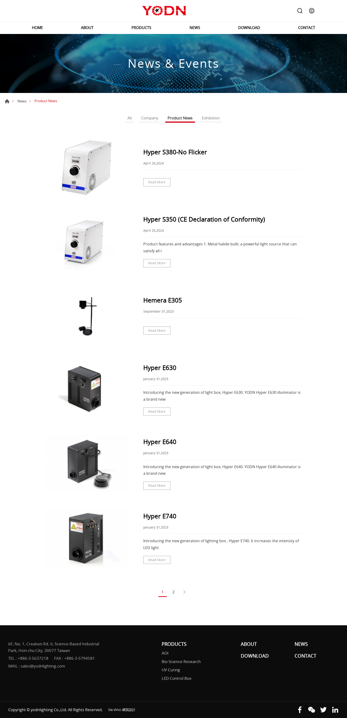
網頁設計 (128, 709)
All (129, 118)
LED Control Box (176, 678)
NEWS (195, 27)
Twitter (323, 709)
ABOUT (87, 27)
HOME (37, 27)
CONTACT (306, 27)
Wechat (311, 709)
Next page (184, 592)
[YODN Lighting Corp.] (164, 10)
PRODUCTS (141, 27)
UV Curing (171, 669)
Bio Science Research (181, 661)
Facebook (299, 709)
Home (7, 101)
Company (149, 118)
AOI (165, 653)
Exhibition (211, 118)
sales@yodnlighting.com (43, 666)
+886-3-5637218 (33, 658)
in (335, 709)
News (21, 101)
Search (299, 10)
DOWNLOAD (249, 27)
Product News (180, 118)
